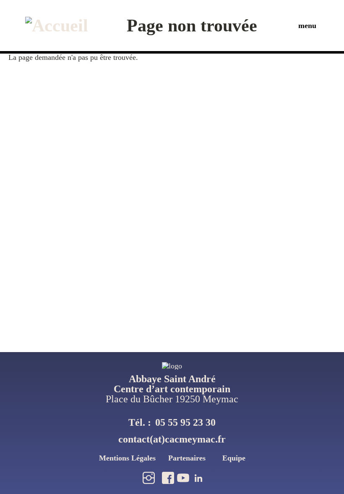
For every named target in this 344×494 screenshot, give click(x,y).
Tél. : (172, 422)
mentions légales (127, 458)
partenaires (187, 458)
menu (307, 25)
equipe (233, 458)
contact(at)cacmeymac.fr (172, 439)
